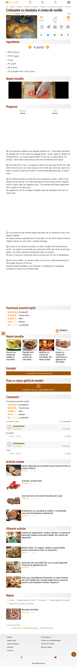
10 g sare (12, 64)
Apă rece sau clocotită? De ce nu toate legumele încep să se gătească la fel (44, 564)
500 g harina (13, 52)
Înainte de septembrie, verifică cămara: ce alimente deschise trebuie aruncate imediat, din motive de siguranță (46, 535)
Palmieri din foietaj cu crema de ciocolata (28, 356)
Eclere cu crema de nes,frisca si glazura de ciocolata (61, 357)
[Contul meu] (42, 2)
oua (11, 60)
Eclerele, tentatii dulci (32, 481)
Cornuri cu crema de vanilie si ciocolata (11, 356)
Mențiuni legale (46, 647)
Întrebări (10, 647)
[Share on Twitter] (61, 35)
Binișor (21, 322)
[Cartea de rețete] (30, 2)
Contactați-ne (46, 637)
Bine (20, 318)
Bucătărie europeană (30, 628)
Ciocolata (42, 600)
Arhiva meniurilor (13, 644)
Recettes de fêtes (30, 609)
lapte (16, 56)
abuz (69, 436)
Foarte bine (23, 315)
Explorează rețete (14, 625)
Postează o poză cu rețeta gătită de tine (38, 390)
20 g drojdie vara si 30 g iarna (21, 71)
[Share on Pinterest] (68, 35)
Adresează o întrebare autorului (39, 373)
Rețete (9, 637)
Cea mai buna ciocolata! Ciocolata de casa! (42, 496)
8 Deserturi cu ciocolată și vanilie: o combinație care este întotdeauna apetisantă (44, 512)
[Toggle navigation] (68, 2)
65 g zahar (12, 67)
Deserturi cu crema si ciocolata (21, 604)
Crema (11, 600)
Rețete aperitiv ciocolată (59, 600)
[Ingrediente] (3, 333)
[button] (8, 27)
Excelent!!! (23, 312)
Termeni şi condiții (47, 644)
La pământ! (23, 325)
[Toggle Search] (55, 2)
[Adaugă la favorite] (41, 27)
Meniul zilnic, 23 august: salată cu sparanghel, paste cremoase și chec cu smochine (43, 549)
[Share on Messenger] (48, 35)
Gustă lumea (16, 628)
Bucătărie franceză (46, 628)
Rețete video (11, 640)
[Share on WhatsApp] (54, 35)
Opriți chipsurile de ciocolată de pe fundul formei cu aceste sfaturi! (46, 467)
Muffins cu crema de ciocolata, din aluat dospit (45, 356)
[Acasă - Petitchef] (7, 7)
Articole (10, 650)
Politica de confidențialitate (51, 640)
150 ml (13, 56)
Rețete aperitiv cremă (26, 600)
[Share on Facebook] (41, 35)
